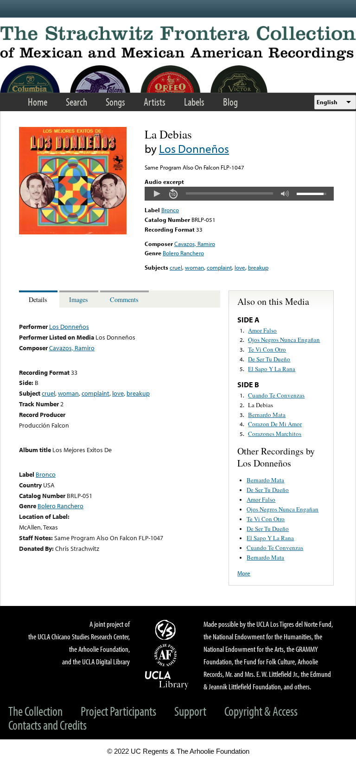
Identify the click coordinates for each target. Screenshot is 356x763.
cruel (176, 267)
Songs (115, 101)
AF (167, 655)
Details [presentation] (38, 299)
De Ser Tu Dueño (269, 359)
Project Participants (118, 711)
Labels (194, 101)
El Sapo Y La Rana (271, 369)
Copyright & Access (261, 711)
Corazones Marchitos (274, 433)
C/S (167, 630)
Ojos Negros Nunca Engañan (284, 339)
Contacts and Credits (47, 725)
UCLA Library (167, 679)
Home (37, 101)
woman (194, 267)
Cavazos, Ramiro (194, 243)
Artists (154, 101)
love (240, 267)
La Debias (260, 405)
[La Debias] (73, 232)
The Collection (35, 711)
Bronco (170, 210)
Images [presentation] (78, 299)
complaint (219, 267)
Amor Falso (262, 330)
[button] (156, 193)
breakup (258, 267)
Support (190, 711)
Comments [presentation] (124, 299)
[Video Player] (239, 194)
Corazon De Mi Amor (275, 424)
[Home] (178, 43)
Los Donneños (194, 148)
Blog (230, 101)
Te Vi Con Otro (267, 349)
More (243, 573)
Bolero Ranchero (183, 253)
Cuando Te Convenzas (276, 395)
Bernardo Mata (267, 414)
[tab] (39, 299)
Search (76, 101)
